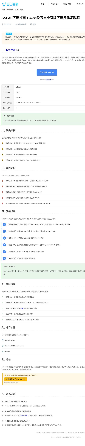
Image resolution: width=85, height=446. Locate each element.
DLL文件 (10, 50)
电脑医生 (10, 9)
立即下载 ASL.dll (47, 72)
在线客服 (78, 437)
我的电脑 (23, 415)
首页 (42, 4)
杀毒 (21, 308)
